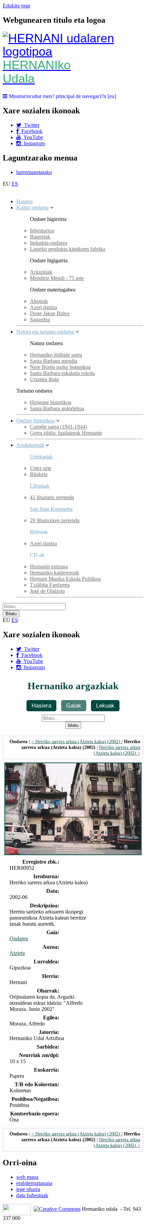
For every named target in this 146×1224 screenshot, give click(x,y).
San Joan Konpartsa (51, 509)
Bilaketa (39, 474)
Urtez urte (40, 468)
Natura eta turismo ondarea (45, 332)
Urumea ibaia (44, 379)
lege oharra (28, 1189)
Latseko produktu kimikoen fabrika (67, 249)
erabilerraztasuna (34, 1183)
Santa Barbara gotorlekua (57, 408)
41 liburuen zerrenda (52, 497)
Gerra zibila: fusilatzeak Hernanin (66, 433)
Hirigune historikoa (50, 402)
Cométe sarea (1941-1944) (58, 427)
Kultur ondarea (32, 207)
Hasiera (24, 201)
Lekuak (105, 705)
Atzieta (17, 953)
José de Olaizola (47, 591)
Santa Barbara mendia (53, 361)
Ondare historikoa (35, 420)
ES (15, 184)
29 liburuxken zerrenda (54, 520)
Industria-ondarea (48, 243)
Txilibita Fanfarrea (50, 585)
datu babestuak (32, 1195)
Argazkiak (41, 272)
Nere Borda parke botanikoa (60, 367)
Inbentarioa (42, 230)
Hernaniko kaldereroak (54, 573)
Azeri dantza (43, 307)
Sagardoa (40, 319)
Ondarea (19, 938)
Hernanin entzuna (49, 566)
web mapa (27, 1177)
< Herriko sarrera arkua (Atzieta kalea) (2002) (76, 741)
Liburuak (40, 486)
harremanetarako (34, 172)
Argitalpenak (30, 445)
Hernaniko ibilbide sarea (56, 355)
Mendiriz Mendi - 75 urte (57, 278)
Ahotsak (39, 301)
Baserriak (40, 237)
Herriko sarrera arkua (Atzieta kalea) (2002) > (117, 750)
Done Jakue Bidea (49, 313)
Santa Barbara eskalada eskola (62, 373)
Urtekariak (41, 456)
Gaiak (73, 705)
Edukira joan (16, 5)
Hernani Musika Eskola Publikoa (65, 579)
